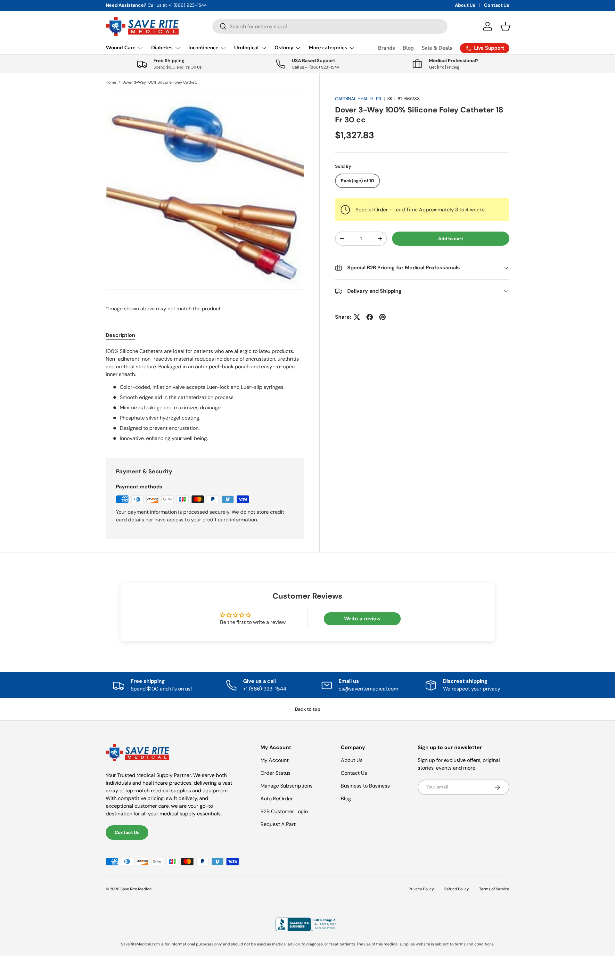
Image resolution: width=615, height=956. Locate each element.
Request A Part (278, 824)
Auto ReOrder (276, 798)
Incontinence (203, 47)
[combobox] (329, 26)
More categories (328, 47)
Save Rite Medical (136, 889)
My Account (274, 760)
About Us (465, 5)
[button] (505, 26)
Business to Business (365, 785)
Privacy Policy (421, 889)
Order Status (275, 773)
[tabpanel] (205, 394)
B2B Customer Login (284, 811)
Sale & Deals (437, 48)
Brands (386, 48)
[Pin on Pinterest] (382, 317)
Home (111, 82)
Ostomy (284, 47)
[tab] (120, 335)
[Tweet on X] (356, 317)
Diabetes (162, 47)
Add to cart (450, 238)
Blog (408, 48)
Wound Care (120, 47)
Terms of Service (494, 889)
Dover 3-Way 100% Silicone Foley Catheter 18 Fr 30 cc (160, 82)
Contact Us (496, 5)
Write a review (362, 618)
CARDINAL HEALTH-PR (358, 99)
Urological (246, 47)
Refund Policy (456, 889)
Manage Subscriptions (286, 785)
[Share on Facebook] (369, 317)
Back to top (307, 709)
